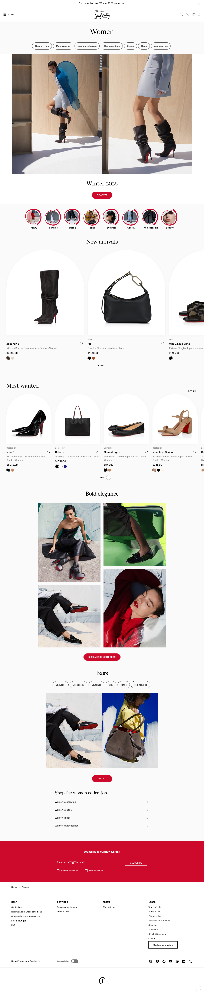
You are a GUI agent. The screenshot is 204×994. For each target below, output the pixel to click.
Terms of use (154, 911)
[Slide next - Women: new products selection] (197, 305)
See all (192, 391)
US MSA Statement (157, 934)
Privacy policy (154, 916)
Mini (111, 684)
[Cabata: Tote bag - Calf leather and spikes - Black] (77, 419)
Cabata (59, 452)
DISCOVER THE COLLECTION (102, 657)
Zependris (12, 343)
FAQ (13, 925)
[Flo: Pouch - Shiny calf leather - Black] (126, 292)
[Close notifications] (199, 3)
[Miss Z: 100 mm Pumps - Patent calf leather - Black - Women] (29, 419)
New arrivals (42, 46)
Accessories (161, 46)
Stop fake (153, 929)
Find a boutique (18, 921)
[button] (198, 988)
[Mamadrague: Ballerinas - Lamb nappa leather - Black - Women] (126, 419)
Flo (89, 343)
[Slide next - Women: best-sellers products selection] (108, 477)
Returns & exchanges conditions (26, 912)
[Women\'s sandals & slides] (53, 217)
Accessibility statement (159, 920)
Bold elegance (102, 494)
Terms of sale (154, 907)
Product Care (63, 911)
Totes (124, 684)
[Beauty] (169, 217)
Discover (102, 195)
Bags (144, 46)
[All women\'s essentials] (150, 217)
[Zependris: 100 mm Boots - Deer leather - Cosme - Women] (45, 292)
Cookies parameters (163, 945)
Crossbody (78, 684)
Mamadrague (112, 452)
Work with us (109, 907)
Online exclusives (87, 46)
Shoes (130, 46)
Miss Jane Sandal (163, 452)
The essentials (112, 46)
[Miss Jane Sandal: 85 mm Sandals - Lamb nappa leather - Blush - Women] (175, 419)
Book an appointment (67, 907)
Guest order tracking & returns (25, 916)
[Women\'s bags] (92, 217)
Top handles (140, 684)
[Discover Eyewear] (111, 217)
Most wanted (63, 46)
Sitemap (152, 925)
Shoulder (60, 684)
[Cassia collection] (131, 217)
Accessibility (63, 961)
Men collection (96, 870)
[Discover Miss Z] (72, 217)
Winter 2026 (106, 3)
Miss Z (10, 452)
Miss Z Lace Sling (179, 343)
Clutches (96, 684)
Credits (151, 938)
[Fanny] (33, 217)
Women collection (69, 870)
